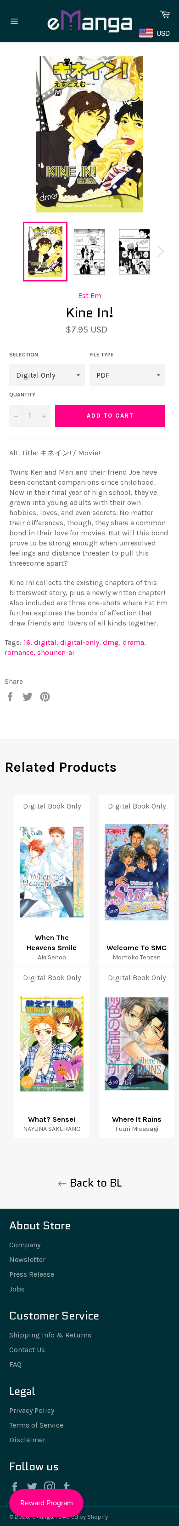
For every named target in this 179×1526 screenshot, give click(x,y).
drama (134, 642)
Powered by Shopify (82, 1516)
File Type (102, 354)
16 (27, 642)
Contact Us (27, 1349)
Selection (23, 354)
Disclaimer (27, 1439)
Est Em (89, 295)
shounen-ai (55, 652)
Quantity (22, 394)
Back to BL (94, 1182)
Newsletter (27, 1259)
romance (20, 652)
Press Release (31, 1274)
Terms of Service (36, 1425)
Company (24, 1244)
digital (46, 642)
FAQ (15, 1364)
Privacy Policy (31, 1410)
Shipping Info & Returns (50, 1335)
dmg (112, 642)
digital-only (80, 642)
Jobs (17, 1289)
